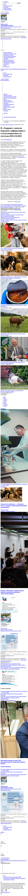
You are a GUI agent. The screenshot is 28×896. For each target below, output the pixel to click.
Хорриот (24, 205)
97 (4, 819)
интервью (3, 408)
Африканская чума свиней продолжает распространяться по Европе (10, 218)
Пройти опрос (17, 209)
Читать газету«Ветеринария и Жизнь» (7, 25)
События (5, 110)
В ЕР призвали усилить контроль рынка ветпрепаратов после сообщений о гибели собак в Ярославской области (13, 665)
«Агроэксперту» (21, 157)
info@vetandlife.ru (5, 13)
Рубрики (5, 1)
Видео (5, 65)
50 (4, 34)
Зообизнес (5, 58)
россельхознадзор (17, 205)
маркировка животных (16, 204)
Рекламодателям (7, 9)
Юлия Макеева (8, 139)
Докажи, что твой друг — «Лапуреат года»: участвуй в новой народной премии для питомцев (14, 277)
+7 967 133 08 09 (5, 79)
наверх (3, 832)
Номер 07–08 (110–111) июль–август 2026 (11, 26)
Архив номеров (7, 8)
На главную (3, 394)
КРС (4, 397)
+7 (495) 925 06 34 (5, 858)
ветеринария (7, 204)
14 (1, 34)
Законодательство (7, 52)
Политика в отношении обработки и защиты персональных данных (14, 879)
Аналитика (6, 64)
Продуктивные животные (9, 56)
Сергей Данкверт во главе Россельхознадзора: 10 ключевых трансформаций (12, 362)
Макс (16, 201)
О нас (4, 4)
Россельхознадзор (7, 5)
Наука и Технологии (8, 60)
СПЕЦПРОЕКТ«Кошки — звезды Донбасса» (8, 510)
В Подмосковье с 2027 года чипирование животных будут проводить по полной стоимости (13, 668)
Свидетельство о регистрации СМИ (12, 877)
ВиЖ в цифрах (7, 109)
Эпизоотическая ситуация (9, 53)
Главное (5, 94)
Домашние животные (8, 57)
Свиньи (5, 399)
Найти (19, 3)
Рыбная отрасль (7, 100)
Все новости (6, 66)
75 (4, 657)
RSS (4, 875)
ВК (19, 201)
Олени (5, 406)
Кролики (5, 404)
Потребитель (6, 105)
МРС (4, 398)
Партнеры (5, 7)
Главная (5, 113)
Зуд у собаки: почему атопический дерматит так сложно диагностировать (12, 249)
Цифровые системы (8, 55)
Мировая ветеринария (8, 61)
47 (1, 819)
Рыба (4, 402)
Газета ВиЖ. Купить (6, 28)
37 (1, 657)
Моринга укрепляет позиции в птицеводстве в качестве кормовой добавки (12, 215)
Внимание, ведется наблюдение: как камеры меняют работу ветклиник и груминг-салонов (13, 697)
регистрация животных (6, 205)
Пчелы (5, 400)
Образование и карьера (9, 62)
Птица (5, 99)
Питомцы (3, 486)
